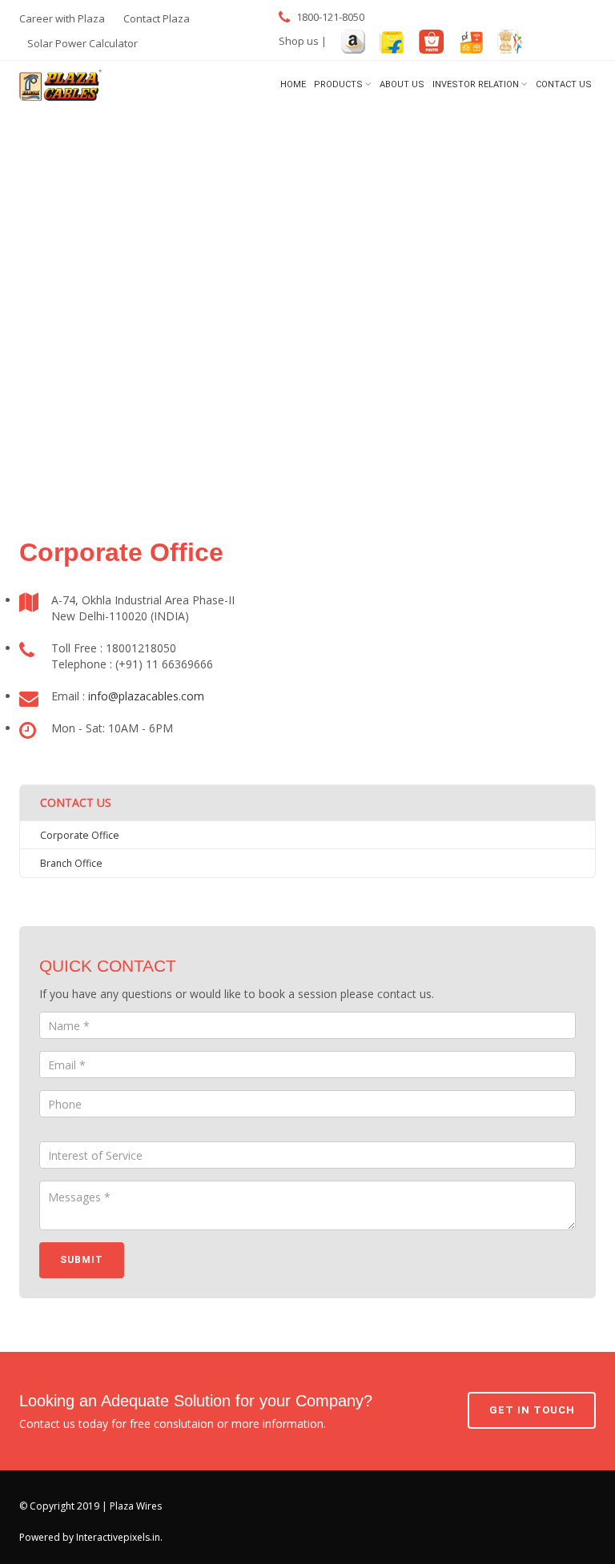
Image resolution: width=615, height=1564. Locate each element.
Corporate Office (79, 835)
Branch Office (71, 863)
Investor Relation (475, 84)
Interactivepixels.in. (119, 1537)
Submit (81, 1259)
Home (293, 84)
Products (338, 84)
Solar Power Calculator (82, 43)
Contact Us (564, 84)
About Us (402, 84)
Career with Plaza (62, 18)
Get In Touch (532, 1410)
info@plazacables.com (146, 696)
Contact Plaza (156, 18)
